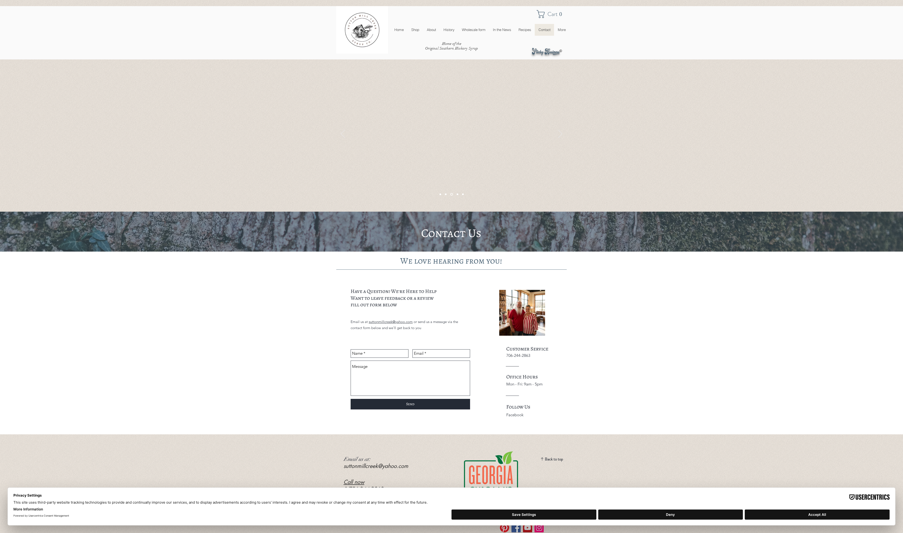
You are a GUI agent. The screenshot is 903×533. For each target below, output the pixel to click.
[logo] (440, 194)
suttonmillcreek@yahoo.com (391, 321)
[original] (451, 194)
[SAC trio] (457, 194)
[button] (552, 14)
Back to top (554, 459)
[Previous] (343, 134)
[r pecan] (463, 194)
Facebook (514, 414)
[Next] (560, 134)
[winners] (446, 194)
